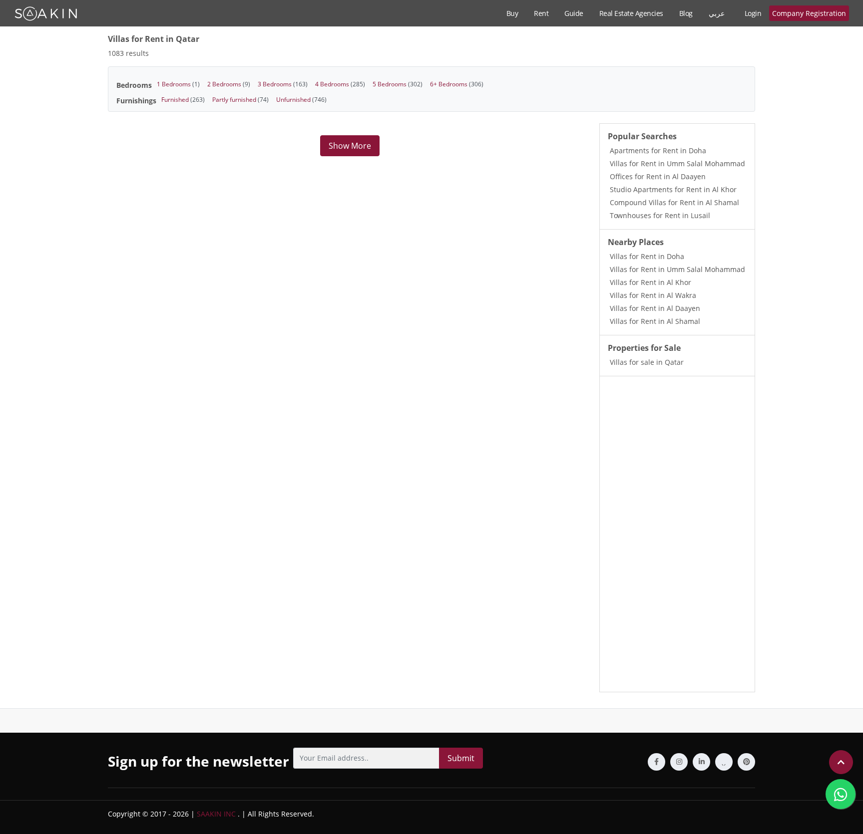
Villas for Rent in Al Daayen (655, 308)
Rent (541, 13)
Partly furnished (240, 99)
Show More (350, 145)
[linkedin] (701, 762)
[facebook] (656, 762)
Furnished (183, 99)
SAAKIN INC (216, 814)
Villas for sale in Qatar (647, 362)
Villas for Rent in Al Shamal (655, 321)
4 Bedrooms (340, 84)
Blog (686, 13)
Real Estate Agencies (631, 13)
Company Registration (809, 13)
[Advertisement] (677, 534)
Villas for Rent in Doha (647, 256)
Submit (460, 758)
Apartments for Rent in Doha (658, 150)
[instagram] (679, 762)
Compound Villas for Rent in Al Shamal (674, 202)
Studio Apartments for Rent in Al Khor (673, 189)
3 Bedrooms (283, 84)
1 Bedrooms (178, 84)
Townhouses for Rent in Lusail (660, 215)
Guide (573, 13)
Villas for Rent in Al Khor (650, 282)
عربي (717, 13)
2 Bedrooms (228, 84)
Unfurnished (301, 99)
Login (753, 13)
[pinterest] (746, 762)
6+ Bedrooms (456, 84)
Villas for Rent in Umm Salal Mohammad (677, 163)
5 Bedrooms (398, 84)
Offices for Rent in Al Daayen (658, 176)
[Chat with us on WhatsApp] (841, 794)
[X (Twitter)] (724, 762)
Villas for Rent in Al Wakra (653, 295)
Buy (512, 13)
